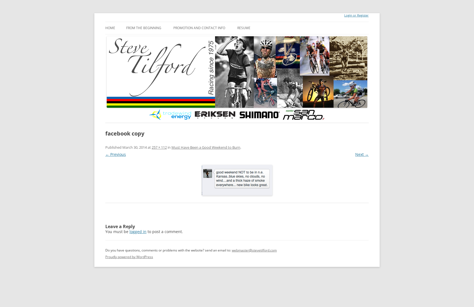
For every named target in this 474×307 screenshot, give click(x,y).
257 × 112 (159, 147)
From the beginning (143, 28)
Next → (362, 154)
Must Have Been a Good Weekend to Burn (205, 147)
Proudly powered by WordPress (129, 257)
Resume (243, 28)
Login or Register (356, 15)
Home (110, 28)
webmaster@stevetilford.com (254, 250)
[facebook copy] (237, 180)
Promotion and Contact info (199, 28)
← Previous (115, 154)
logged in (137, 231)
